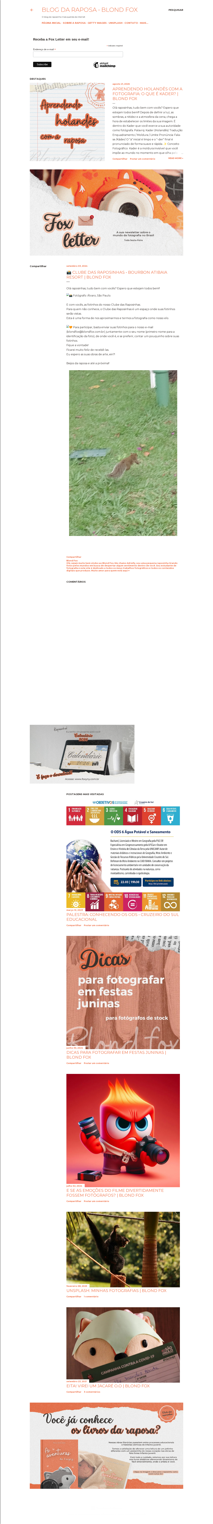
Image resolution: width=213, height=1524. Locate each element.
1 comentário (91, 1296)
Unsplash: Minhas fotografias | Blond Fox (116, 1290)
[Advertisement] (58, 692)
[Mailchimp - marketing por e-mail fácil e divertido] (104, 67)
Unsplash (115, 22)
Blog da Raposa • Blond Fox (90, 9)
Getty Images (97, 22)
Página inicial (51, 22)
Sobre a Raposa (74, 22)
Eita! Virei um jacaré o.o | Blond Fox (108, 1385)
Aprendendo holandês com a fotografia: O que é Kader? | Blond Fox (147, 94)
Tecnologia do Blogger (109, 1508)
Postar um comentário (142, 159)
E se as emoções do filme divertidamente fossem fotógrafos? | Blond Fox (115, 1193)
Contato (131, 22)
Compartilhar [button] (119, 159)
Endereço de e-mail (44, 49)
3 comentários (92, 1392)
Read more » (175, 158)
